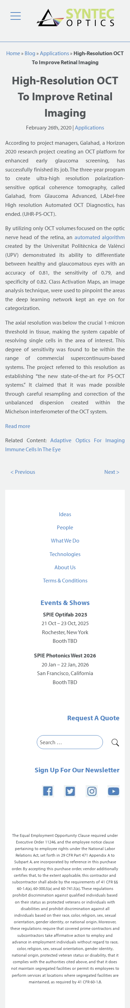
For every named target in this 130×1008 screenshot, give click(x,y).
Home (13, 53)
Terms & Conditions (65, 580)
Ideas (65, 514)
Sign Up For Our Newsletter (77, 769)
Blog (30, 53)
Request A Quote (93, 717)
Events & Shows (65, 602)
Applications (54, 53)
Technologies (65, 554)
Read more (17, 425)
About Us (65, 567)
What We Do (65, 540)
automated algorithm (100, 237)
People (65, 527)
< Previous (22, 471)
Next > (112, 471)
